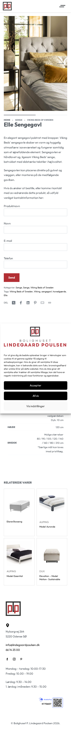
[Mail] (42, 302)
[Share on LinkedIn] (28, 302)
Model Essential (15, 576)
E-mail (8, 241)
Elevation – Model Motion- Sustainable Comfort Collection (49, 578)
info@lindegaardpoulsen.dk (23, 645)
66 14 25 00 (13, 650)
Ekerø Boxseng (14, 521)
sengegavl (46, 291)
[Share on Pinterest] (35, 302)
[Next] (60, 63)
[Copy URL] (49, 302)
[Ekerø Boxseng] (19, 504)
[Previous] (10, 63)
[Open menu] (62, 6)
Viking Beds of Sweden (40, 120)
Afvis (36, 396)
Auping (44, 522)
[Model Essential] (19, 553)
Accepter (35, 385)
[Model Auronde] (52, 504)
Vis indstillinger (35, 406)
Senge (18, 120)
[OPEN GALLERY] (35, 63)
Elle (5, 295)
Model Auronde (47, 526)
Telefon (8, 258)
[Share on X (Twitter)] (13, 302)
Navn (7, 223)
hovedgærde (59, 291)
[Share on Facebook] (21, 302)
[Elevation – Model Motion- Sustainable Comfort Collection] (52, 553)
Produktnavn (12, 206)
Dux (42, 571)
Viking (37, 291)
